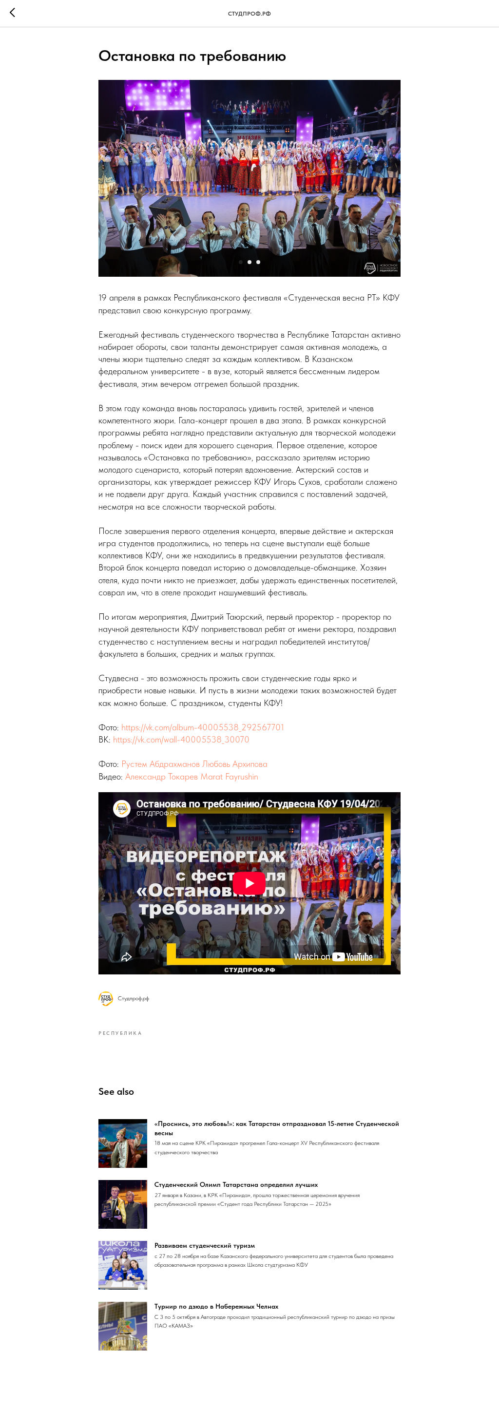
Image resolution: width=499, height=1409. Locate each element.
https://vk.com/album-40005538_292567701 (202, 727)
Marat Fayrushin (229, 776)
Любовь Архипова (235, 764)
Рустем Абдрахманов (160, 764)
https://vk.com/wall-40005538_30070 (181, 739)
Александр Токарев (161, 776)
